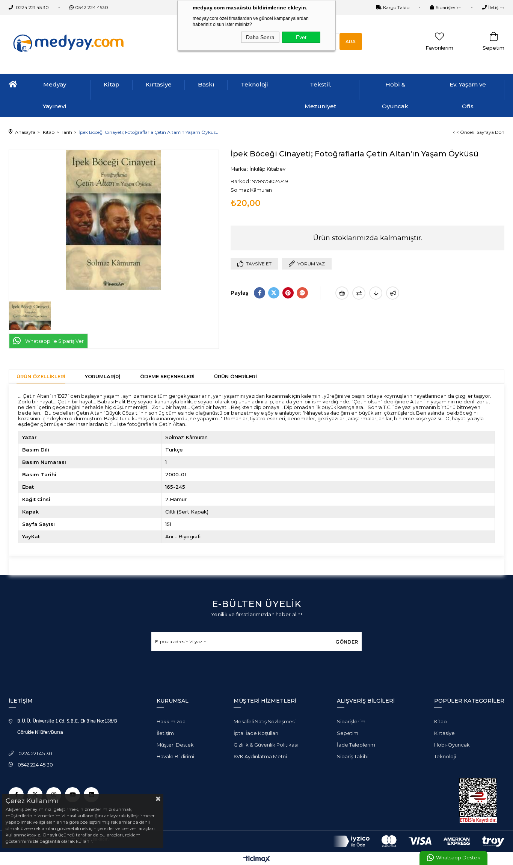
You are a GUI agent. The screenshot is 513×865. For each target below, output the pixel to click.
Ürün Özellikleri (41, 376)
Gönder (346, 642)
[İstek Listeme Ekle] (342, 293)
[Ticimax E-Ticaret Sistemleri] (256, 859)
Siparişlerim (449, 7)
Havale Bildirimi (175, 756)
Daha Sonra (260, 37)
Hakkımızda (171, 721)
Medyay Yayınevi (54, 95)
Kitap (111, 84)
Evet (301, 37)
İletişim (496, 7)
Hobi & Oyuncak (395, 95)
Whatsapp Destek (458, 857)
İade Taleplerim (356, 745)
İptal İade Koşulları (256, 733)
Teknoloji (254, 84)
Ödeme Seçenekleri (167, 376)
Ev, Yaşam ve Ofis (468, 95)
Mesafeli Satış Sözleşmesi (265, 721)
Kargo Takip (396, 7)
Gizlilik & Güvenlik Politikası (266, 745)
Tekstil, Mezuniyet (320, 95)
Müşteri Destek (175, 745)
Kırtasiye (159, 84)
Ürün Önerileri (235, 376)
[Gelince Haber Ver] (392, 293)
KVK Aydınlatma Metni (260, 756)
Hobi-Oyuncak (452, 745)
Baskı (206, 84)
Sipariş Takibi (352, 756)
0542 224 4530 (91, 7)
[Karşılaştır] (358, 293)
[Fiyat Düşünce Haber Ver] (375, 293)
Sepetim (347, 733)
